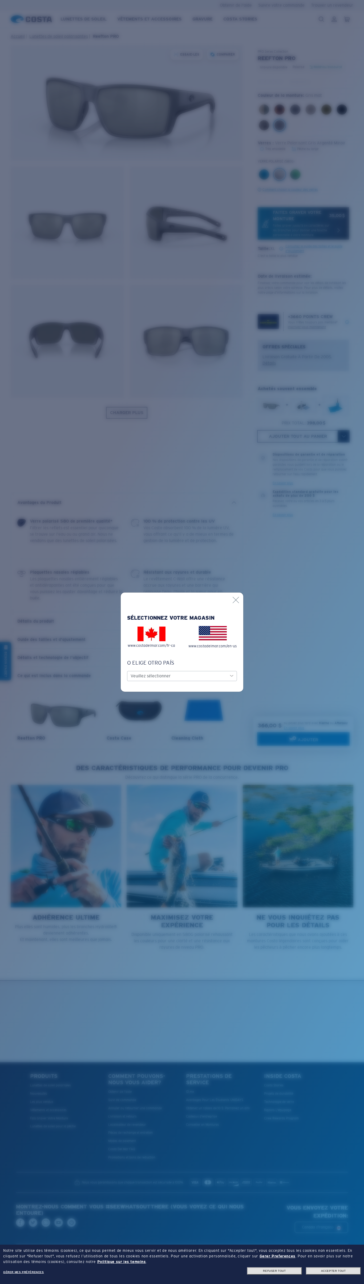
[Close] (235, 600)
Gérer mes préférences (23, 1272)
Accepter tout (333, 1270)
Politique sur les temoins (121, 1262)
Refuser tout (274, 1270)
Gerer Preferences (278, 1256)
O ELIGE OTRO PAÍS (150, 663)
